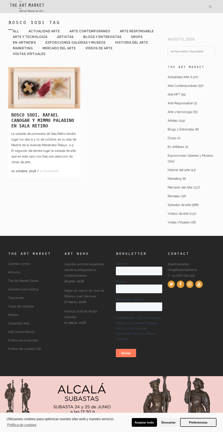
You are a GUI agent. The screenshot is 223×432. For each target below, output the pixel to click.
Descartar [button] (168, 422)
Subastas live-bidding (23, 289)
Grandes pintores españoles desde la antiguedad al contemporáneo (84, 269)
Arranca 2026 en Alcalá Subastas (80, 314)
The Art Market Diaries (23, 281)
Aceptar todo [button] (144, 422)
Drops (172, 138)
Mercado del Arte (180, 187)
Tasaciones (16, 298)
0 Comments (49, 171)
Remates (174, 196)
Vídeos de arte (178, 213)
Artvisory (14, 272)
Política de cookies (21, 425)
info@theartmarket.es (182, 270)
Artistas (173, 120)
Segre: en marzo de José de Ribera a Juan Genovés (84, 293)
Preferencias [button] (198, 422)
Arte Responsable (180, 103)
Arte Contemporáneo (183, 85)
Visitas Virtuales (179, 222)
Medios (13, 315)
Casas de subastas (21, 306)
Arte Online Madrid (21, 332)
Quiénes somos (19, 264)
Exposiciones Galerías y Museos (190, 155)
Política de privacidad (23, 340)
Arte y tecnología (180, 112)
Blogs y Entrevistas (181, 129)
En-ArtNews (176, 147)
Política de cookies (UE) (24, 349)
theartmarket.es (178, 264)
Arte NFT (174, 94)
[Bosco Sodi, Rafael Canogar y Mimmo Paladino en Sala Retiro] (44, 88)
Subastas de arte (179, 205)
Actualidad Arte (178, 77)
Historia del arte (179, 170)
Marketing (174, 178)
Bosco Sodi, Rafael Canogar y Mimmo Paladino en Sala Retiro (42, 120)
